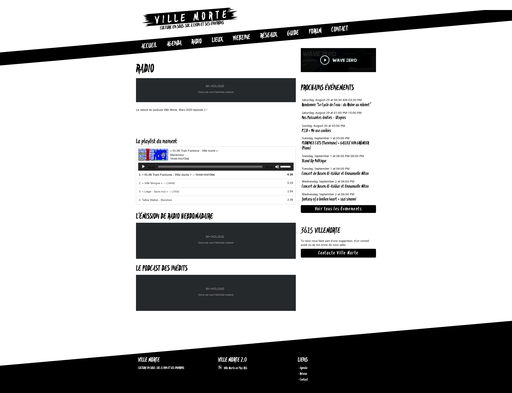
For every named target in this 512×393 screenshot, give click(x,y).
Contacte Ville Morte (338, 253)
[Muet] (277, 167)
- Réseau (302, 374)
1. (177, 174)
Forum (315, 31)
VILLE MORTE (149, 360)
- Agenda (302, 368)
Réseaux (269, 35)
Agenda (174, 44)
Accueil (149, 46)
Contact (339, 29)
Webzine (242, 38)
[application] (216, 167)
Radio (196, 41)
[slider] (286, 166)
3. (159, 191)
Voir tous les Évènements (338, 209)
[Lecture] (143, 167)
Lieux (217, 40)
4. (155, 200)
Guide (293, 33)
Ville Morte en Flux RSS (234, 368)
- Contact (303, 379)
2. (157, 183)
